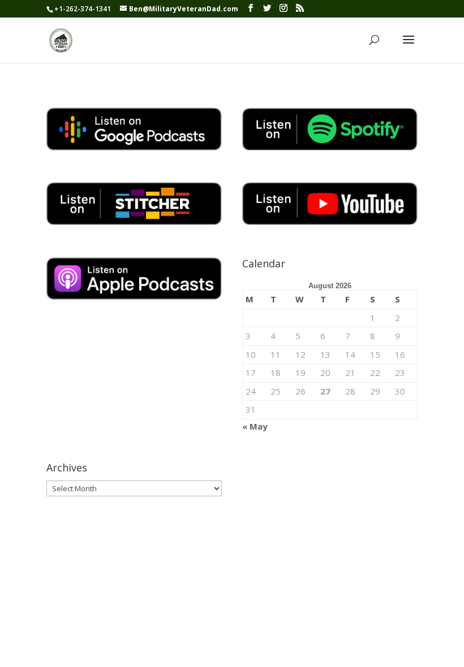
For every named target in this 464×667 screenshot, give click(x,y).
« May (255, 426)
